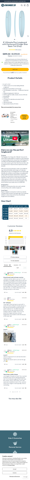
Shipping (10, 55)
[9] (6, 248)
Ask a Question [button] (15, 260)
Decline (14, 472)
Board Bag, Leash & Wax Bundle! (14, 115)
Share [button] (6, 292)
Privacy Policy (11, 465)
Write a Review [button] (15, 257)
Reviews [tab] (6, 265)
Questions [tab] (16, 265)
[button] (23, 292)
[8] (12, 248)
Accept (14, 469)
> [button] (19, 392)
